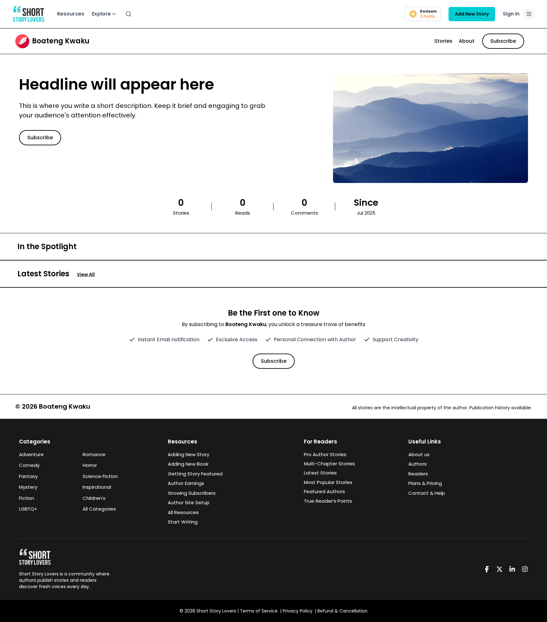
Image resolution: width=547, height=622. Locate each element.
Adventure (31, 454)
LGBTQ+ (28, 509)
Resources (70, 13)
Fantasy (28, 476)
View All (86, 274)
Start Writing (183, 521)
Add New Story (472, 14)
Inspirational (97, 487)
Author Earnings (186, 483)
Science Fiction (100, 476)
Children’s (94, 498)
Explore (101, 13)
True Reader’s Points (328, 501)
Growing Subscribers (192, 493)
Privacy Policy (297, 611)
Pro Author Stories (325, 454)
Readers (418, 473)
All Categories (99, 509)
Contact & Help (426, 493)
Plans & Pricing (425, 483)
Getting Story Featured (195, 473)
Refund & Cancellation (343, 611)
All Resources (183, 512)
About (467, 41)
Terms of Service (259, 611)
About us (419, 454)
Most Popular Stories (328, 482)
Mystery (28, 487)
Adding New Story (188, 454)
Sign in (511, 13)
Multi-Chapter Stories (329, 463)
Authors (417, 464)
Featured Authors (324, 491)
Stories (443, 41)
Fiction (26, 498)
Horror (90, 465)
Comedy (29, 465)
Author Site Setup (189, 502)
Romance (94, 454)
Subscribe (503, 41)
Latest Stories (320, 472)
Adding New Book (188, 464)
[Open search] (128, 14)
